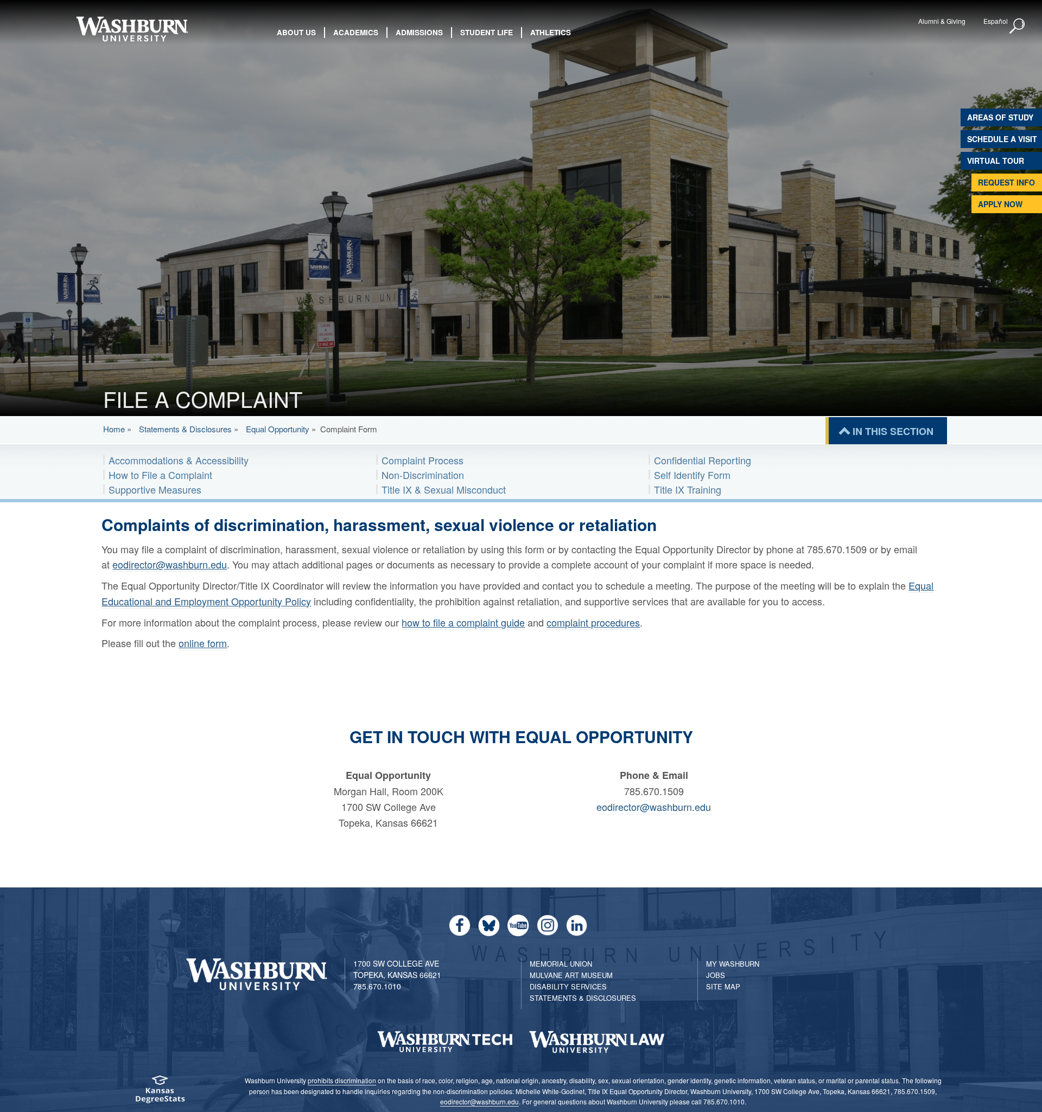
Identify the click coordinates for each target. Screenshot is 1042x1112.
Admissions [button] (419, 32)
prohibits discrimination (342, 1080)
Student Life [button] (486, 32)
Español (995, 20)
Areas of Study (1000, 117)
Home (114, 428)
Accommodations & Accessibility (179, 460)
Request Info (1006, 182)
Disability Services (568, 986)
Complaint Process (422, 460)
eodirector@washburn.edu (169, 564)
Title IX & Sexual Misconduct (444, 489)
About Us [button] (296, 32)
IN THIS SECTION (893, 431)
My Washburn (732, 963)
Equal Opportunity (277, 428)
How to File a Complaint (160, 475)
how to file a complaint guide (463, 622)
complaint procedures (593, 622)
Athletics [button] (550, 32)
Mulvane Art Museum (571, 975)
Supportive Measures (155, 489)
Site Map (723, 986)
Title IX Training (687, 489)
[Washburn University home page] (131, 29)
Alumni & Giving (941, 20)
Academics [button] (355, 32)
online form (203, 643)
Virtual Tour (995, 160)
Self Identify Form (692, 475)
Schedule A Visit (1002, 138)
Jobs (715, 975)
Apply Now (1000, 204)
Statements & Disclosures (185, 428)
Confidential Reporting (702, 460)
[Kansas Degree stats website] (160, 1092)
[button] (1017, 26)
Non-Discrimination (423, 475)
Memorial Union (561, 963)
